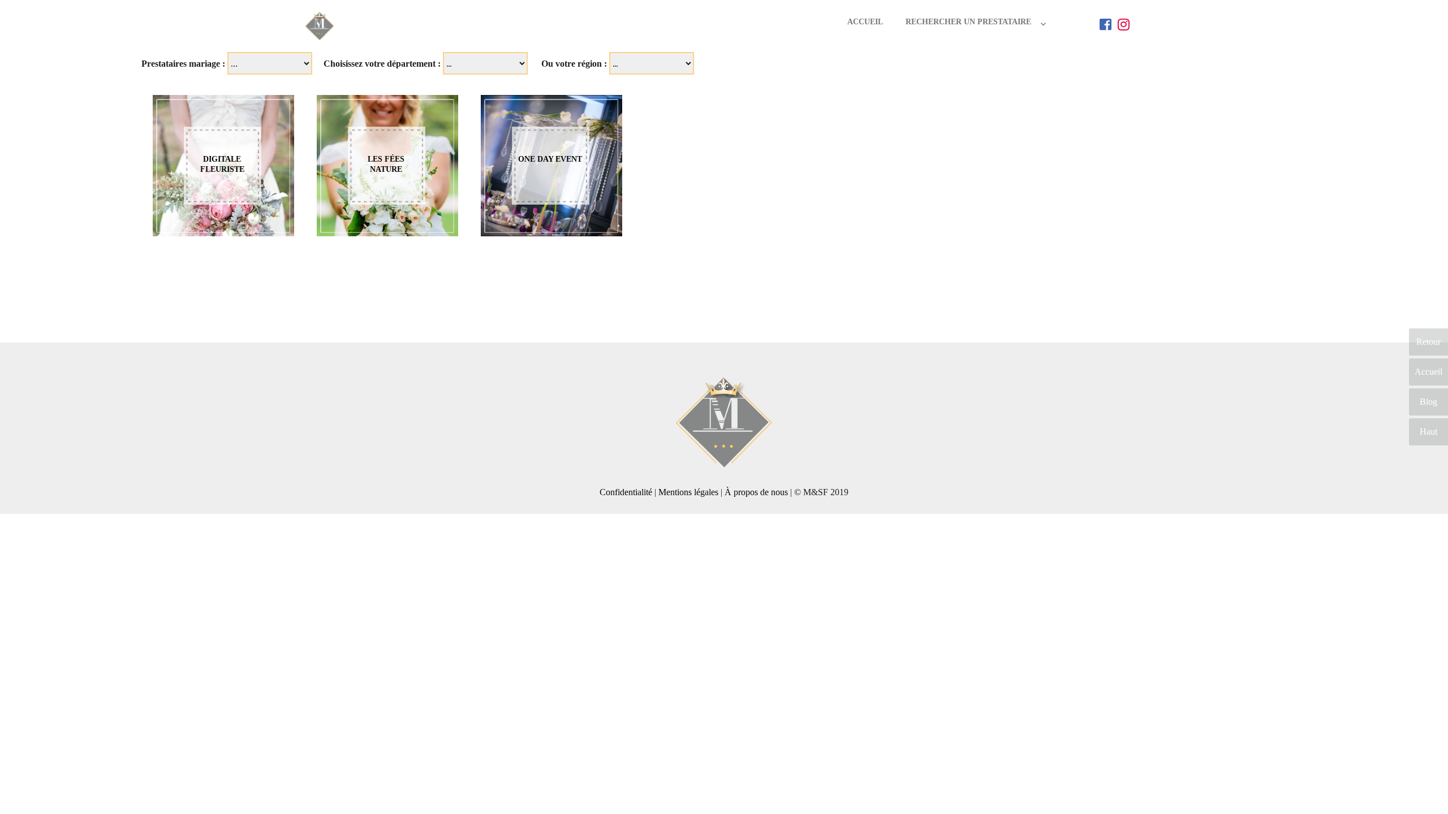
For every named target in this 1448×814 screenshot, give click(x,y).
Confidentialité (626, 492)
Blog (1428, 401)
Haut (1428, 431)
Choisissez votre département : (382, 63)
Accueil (865, 22)
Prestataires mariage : (183, 63)
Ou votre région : (574, 63)
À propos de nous (756, 492)
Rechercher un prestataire (968, 22)
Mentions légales (688, 492)
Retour (1428, 342)
